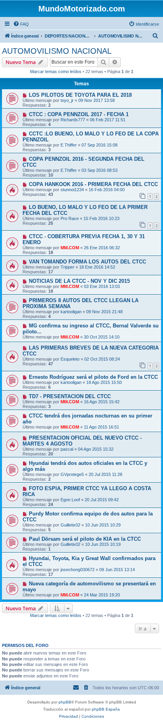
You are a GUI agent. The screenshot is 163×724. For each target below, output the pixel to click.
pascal (67, 449)
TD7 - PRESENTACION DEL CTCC (70, 396)
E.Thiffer (69, 145)
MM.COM (70, 247)
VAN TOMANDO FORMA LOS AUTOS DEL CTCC (87, 262)
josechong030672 (78, 569)
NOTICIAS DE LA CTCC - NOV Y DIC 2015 (79, 281)
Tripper (67, 267)
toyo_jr (67, 100)
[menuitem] (21, 24)
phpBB (65, 702)
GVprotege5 (72, 474)
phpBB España (106, 709)
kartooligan (71, 311)
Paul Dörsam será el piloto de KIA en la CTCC (85, 539)
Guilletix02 (70, 525)
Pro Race (70, 218)
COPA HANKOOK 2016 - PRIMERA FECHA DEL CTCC (93, 184)
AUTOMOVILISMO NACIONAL (57, 51)
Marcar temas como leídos (56, 71)
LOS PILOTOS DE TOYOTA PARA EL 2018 (80, 95)
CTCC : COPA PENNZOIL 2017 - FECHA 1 (79, 114)
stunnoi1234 (72, 189)
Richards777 (73, 119)
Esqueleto (70, 359)
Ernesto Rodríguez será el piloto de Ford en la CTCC (93, 377)
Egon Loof (70, 499)
